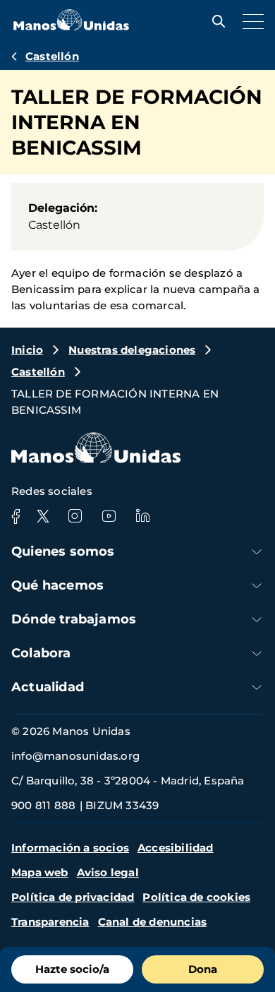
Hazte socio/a (72, 969)
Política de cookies (196, 897)
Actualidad (47, 687)
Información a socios (70, 847)
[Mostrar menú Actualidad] (256, 687)
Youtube (108, 516)
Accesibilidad (176, 847)
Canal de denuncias (152, 921)
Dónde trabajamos (73, 619)
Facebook (15, 516)
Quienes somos (63, 551)
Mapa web (39, 872)
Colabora (41, 653)
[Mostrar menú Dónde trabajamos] (256, 619)
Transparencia (50, 921)
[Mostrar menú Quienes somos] (256, 551)
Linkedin (142, 516)
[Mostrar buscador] (215, 21)
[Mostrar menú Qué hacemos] (256, 585)
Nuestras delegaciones (131, 350)
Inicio (27, 350)
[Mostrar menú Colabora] (256, 653)
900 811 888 (43, 805)
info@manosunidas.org (75, 756)
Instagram (74, 516)
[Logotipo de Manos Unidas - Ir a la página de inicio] (71, 26)
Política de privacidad (72, 897)
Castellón (52, 56)
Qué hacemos (57, 585)
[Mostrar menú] (250, 21)
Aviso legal (108, 872)
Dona (202, 969)
